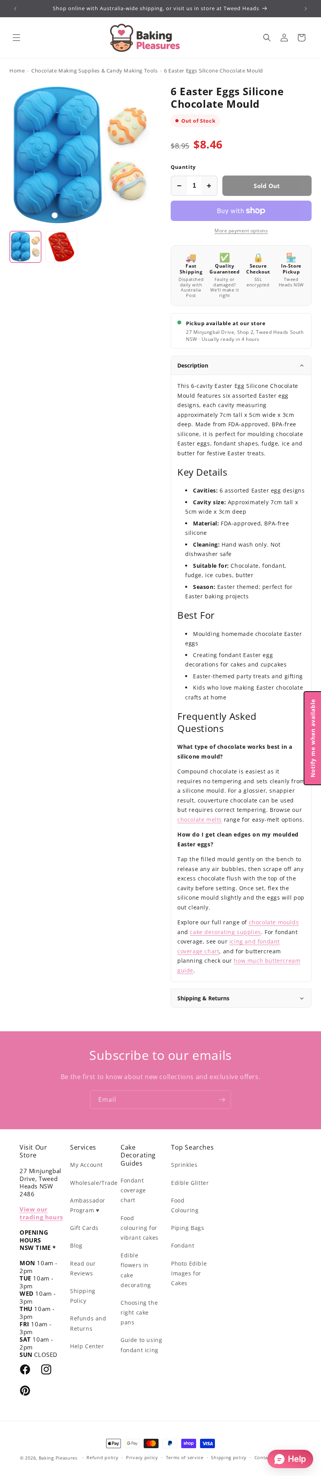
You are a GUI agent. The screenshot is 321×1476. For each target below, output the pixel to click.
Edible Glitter (190, 1182)
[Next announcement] (305, 8)
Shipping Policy (83, 1295)
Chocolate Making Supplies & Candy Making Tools (94, 70)
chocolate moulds (274, 922)
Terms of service (185, 1457)
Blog (76, 1245)
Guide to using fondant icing (141, 1344)
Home (17, 70)
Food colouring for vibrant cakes (140, 1227)
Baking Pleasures (58, 1458)
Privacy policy (142, 1457)
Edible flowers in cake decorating (136, 1270)
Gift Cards (84, 1228)
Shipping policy (229, 1457)
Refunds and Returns (88, 1323)
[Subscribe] (222, 1099)
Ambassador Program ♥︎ (87, 1205)
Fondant (182, 1245)
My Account (86, 1164)
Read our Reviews (83, 1268)
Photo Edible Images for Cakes (189, 1273)
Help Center (87, 1346)
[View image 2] (61, 247)
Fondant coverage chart (133, 1190)
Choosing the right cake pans (139, 1312)
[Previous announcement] (15, 8)
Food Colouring (184, 1205)
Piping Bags (187, 1228)
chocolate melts (199, 819)
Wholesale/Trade (94, 1182)
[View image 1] (25, 247)
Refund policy (102, 1457)
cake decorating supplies (225, 932)
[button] (16, 37)
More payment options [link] (241, 230)
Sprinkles (184, 1164)
